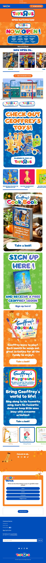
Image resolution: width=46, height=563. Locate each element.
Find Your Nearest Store (24, 75)
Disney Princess (27, 443)
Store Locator (37, 6)
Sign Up (40, 540)
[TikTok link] (27, 457)
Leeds (43, 69)
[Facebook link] (18, 457)
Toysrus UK (20, 559)
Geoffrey (10, 443)
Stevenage (27, 69)
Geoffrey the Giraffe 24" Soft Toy (27, 187)
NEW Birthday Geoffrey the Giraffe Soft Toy (10, 187)
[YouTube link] (24, 457)
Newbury (10, 69)
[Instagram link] (21, 457)
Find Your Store (23, 511)
